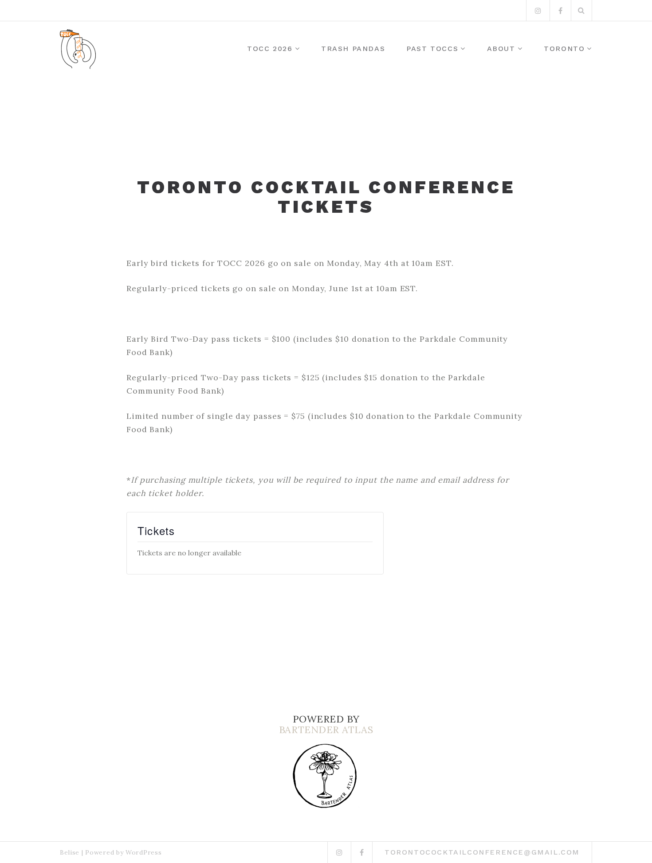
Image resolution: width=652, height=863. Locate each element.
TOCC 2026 (269, 48)
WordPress (143, 852)
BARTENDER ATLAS (326, 729)
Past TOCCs (432, 48)
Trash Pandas (353, 48)
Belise (69, 852)
